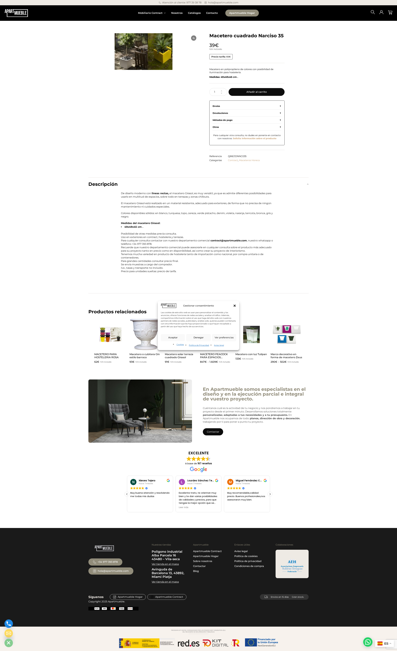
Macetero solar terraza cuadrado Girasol (179, 356)
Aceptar (173, 337)
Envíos (216, 106)
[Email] (8, 633)
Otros (216, 127)
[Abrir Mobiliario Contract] (165, 13)
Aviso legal (219, 345)
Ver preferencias (224, 337)
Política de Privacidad (199, 345)
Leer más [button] (179, 507)
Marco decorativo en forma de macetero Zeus (286, 356)
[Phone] (8, 623)
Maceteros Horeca (249, 160)
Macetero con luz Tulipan (251, 354)
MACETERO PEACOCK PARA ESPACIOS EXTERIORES (214, 357)
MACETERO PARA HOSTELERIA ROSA (106, 356)
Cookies (180, 344)
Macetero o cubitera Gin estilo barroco (144, 356)
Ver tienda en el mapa (165, 564)
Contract (233, 160)
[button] (234, 305)
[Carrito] (390, 12)
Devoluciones (220, 113)
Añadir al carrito (256, 91)
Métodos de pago (222, 120)
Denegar (199, 337)
